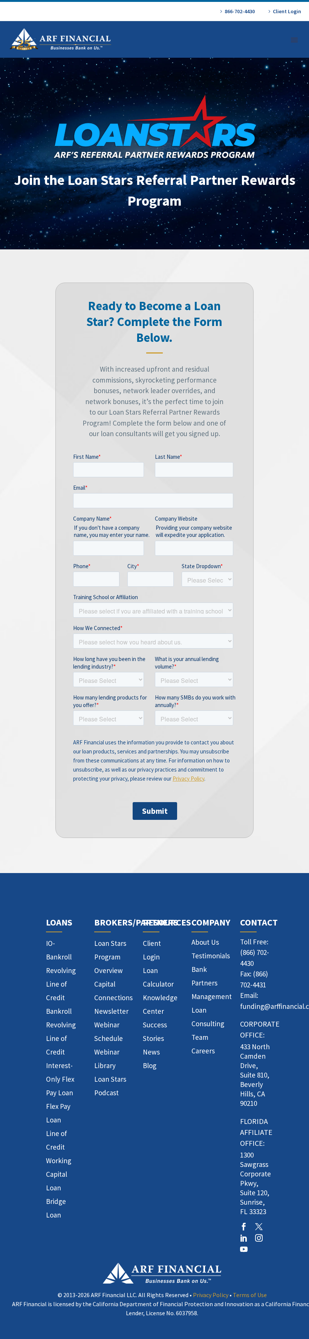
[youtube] (244, 1249)
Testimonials (210, 955)
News (151, 1051)
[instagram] (259, 1238)
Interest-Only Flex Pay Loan (60, 1079)
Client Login (287, 11)
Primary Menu (294, 40)
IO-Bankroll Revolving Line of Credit (61, 970)
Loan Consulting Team (207, 1023)
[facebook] (244, 1226)
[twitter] (259, 1226)
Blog (149, 1065)
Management (211, 996)
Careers (203, 1050)
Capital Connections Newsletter (113, 997)
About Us (205, 942)
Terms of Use (250, 1295)
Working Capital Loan (58, 1174)
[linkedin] (244, 1238)
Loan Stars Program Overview (110, 957)
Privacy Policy (210, 1295)
